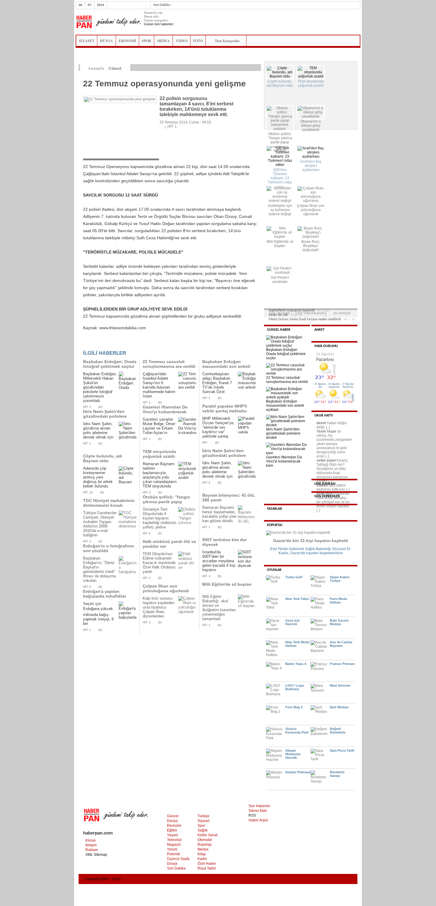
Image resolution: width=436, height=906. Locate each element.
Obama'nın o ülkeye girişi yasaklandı (310, 125)
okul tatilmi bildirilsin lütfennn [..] (332, 487)
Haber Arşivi (258, 820)
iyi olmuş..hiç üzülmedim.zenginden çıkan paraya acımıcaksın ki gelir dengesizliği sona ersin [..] (334, 443)
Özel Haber (207, 863)
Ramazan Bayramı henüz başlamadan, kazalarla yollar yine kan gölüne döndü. (219, 514)
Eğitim (172, 830)
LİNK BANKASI (324, 484)
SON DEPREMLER (327, 496)
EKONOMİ (127, 40)
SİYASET (86, 40)
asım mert (325, 494)
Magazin (174, 844)
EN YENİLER (342, 313)
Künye (90, 840)
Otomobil (205, 840)
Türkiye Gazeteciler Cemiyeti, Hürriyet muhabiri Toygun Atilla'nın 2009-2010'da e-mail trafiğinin (100, 524)
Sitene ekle (151, 16)
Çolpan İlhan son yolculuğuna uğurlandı (166, 588)
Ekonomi (174, 825)
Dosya (172, 863)
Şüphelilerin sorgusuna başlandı (292, 310)
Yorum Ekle (94, 343)
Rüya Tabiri (207, 868)
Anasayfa (96, 68)
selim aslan (326, 460)
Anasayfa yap (153, 12)
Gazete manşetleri (156, 20)
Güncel (173, 816)
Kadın (202, 859)
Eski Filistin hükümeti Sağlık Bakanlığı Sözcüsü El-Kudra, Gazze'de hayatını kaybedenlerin (310, 551)
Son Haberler (259, 806)
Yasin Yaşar (326, 431)
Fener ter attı (278, 315)
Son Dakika (176, 868)
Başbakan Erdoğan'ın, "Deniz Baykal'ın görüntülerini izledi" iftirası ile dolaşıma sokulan (99, 569)
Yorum (172, 849)
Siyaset (203, 821)
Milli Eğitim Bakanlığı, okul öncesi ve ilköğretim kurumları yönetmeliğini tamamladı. (219, 607)
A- (258, 67)
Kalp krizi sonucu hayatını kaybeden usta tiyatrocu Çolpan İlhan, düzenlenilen (158, 607)
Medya (203, 849)
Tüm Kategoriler (229, 40)
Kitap (202, 854)
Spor (201, 825)
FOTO (198, 40)
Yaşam (172, 835)
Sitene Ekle (258, 811)
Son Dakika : (162, 5)
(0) (100, 406)
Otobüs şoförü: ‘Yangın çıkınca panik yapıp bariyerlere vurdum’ (166, 502)
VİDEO (181, 40)
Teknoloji (174, 840)
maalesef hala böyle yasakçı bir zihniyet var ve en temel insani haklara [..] (333, 502)
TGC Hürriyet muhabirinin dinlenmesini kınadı (109, 503)
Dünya (172, 821)
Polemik (173, 854)
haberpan (108, 22)
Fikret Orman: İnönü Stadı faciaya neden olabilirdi (305, 319)
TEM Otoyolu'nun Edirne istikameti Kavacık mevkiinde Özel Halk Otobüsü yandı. (159, 563)
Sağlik (203, 830)
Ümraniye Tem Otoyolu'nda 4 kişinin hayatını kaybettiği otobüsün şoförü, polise (159, 518)
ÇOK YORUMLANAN (310, 313)
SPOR (146, 40)
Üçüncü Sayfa (178, 859)
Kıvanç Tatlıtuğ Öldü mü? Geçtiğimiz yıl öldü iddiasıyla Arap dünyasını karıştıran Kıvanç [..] (332, 470)
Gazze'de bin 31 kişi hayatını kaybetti (310, 540)
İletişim (91, 845)
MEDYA (163, 40)
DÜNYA (106, 40)
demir (321, 423)
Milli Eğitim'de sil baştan (227, 584)
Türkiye (203, 816)
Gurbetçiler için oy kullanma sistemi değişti (280, 210)
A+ (245, 67)
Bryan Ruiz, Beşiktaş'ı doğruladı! (310, 246)
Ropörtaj (204, 844)
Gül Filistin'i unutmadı (280, 279)
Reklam (91, 850)
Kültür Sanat (207, 835)
